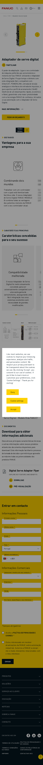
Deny (13, 392)
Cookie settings (17, 400)
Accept (13, 409)
